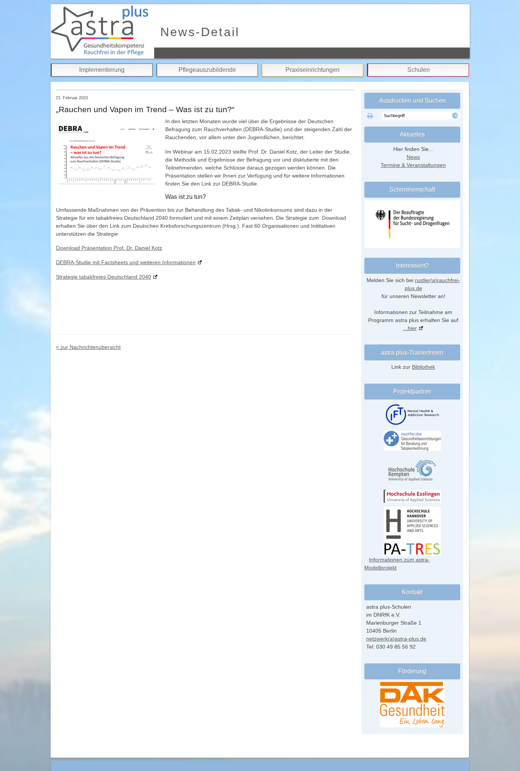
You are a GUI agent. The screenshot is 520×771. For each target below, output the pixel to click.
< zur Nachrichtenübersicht (88, 347)
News (413, 157)
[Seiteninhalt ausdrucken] (370, 116)
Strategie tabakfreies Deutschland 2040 (103, 277)
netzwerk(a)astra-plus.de (396, 639)
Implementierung (101, 70)
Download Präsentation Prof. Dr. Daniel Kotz (109, 248)
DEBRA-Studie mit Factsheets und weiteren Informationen (126, 262)
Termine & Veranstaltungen (413, 165)
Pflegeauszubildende (207, 70)
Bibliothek (423, 367)
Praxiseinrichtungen (313, 70)
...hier (410, 328)
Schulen (418, 70)
